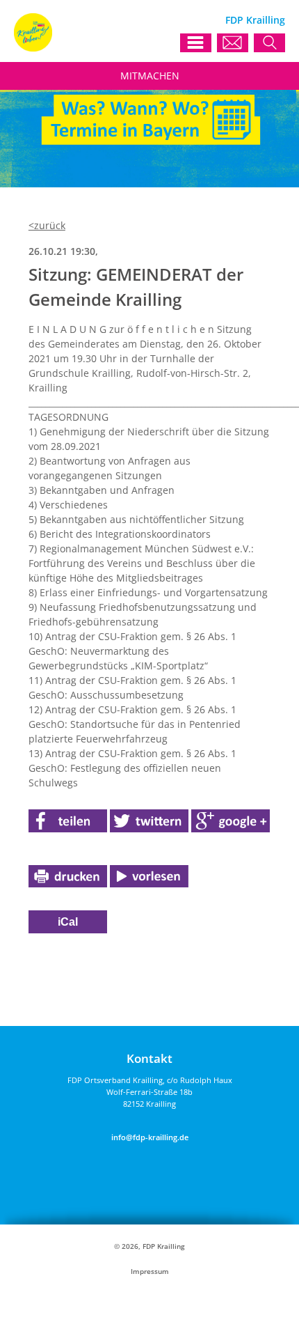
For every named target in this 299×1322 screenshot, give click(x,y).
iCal (68, 922)
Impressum (150, 1271)
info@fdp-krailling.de (149, 1137)
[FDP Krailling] (33, 47)
